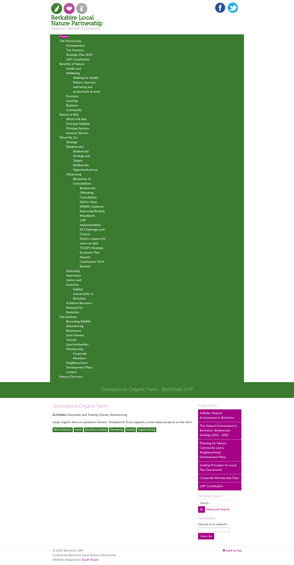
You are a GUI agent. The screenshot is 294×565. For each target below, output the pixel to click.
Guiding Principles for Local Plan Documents (218, 468)
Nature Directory (63, 430)
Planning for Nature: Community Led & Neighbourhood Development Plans (213, 450)
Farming (130, 430)
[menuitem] (63, 36)
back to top (233, 550)
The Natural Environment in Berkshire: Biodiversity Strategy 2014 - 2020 (218, 431)
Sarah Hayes (90, 559)
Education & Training (96, 430)
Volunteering (116, 430)
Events (78, 430)
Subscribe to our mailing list (212, 524)
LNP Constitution (211, 486)
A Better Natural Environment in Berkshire (217, 415)
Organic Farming (146, 430)
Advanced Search (218, 509)
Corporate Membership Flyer (219, 478)
